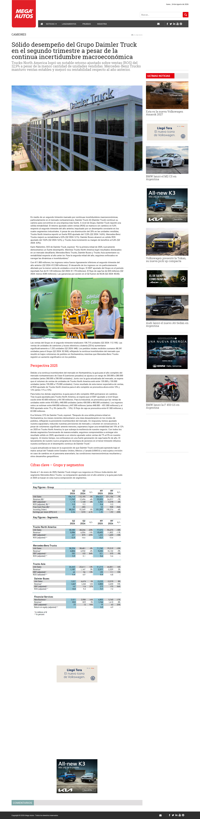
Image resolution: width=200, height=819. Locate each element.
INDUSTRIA (102, 24)
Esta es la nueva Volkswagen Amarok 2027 (164, 113)
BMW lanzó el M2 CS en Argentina (161, 178)
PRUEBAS (86, 24)
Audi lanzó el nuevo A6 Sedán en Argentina (167, 324)
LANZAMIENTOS (69, 24)
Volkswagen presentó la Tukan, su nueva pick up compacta (166, 259)
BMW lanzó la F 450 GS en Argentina (162, 406)
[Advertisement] (77, 192)
